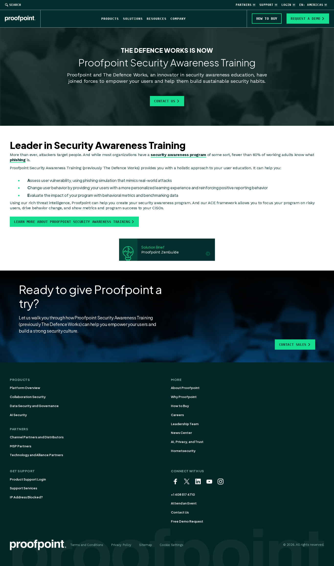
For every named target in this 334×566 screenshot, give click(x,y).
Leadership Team (185, 424)
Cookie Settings (171, 545)
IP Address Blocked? (26, 497)
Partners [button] (244, 5)
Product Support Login (28, 479)
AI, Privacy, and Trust (187, 442)
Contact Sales (292, 344)
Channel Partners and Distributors (37, 437)
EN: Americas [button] (311, 5)
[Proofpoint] (23, 18)
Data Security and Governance (34, 406)
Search (15, 5)
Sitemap (145, 545)
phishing (17, 159)
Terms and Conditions (86, 545)
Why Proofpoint (184, 397)
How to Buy (180, 406)
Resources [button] (157, 19)
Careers (177, 415)
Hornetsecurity (183, 451)
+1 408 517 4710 (183, 494)
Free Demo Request (187, 521)
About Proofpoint (185, 388)
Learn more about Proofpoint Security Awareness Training (72, 222)
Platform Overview (25, 388)
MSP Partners (20, 446)
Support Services (23, 488)
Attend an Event (184, 503)
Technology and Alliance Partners (36, 455)
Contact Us (164, 101)
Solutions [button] (133, 19)
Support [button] (266, 5)
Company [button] (178, 19)
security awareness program (178, 154)
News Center (181, 433)
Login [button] (286, 5)
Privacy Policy (121, 545)
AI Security (18, 415)
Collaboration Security (28, 397)
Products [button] (110, 19)
